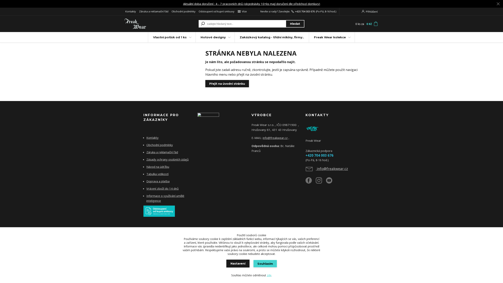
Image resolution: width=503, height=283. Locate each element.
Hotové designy (213, 37)
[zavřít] (498, 4)
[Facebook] (311, 182)
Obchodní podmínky (184, 11)
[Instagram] (321, 182)
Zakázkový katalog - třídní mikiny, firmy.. (272, 37)
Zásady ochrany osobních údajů (167, 159)
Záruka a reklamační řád (153, 11)
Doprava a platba (158, 181)
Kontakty (130, 11)
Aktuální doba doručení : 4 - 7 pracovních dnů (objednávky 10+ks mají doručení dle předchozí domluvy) (251, 4)
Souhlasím (265, 264)
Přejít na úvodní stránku (227, 83)
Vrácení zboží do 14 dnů (162, 188)
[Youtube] (331, 182)
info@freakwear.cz (275, 138)
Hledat (295, 24)
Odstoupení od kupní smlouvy (216, 11)
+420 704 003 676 (305, 11)
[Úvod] (148, 23)
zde (269, 275)
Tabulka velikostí (157, 174)
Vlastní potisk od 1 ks (170, 37)
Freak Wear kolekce (330, 37)
